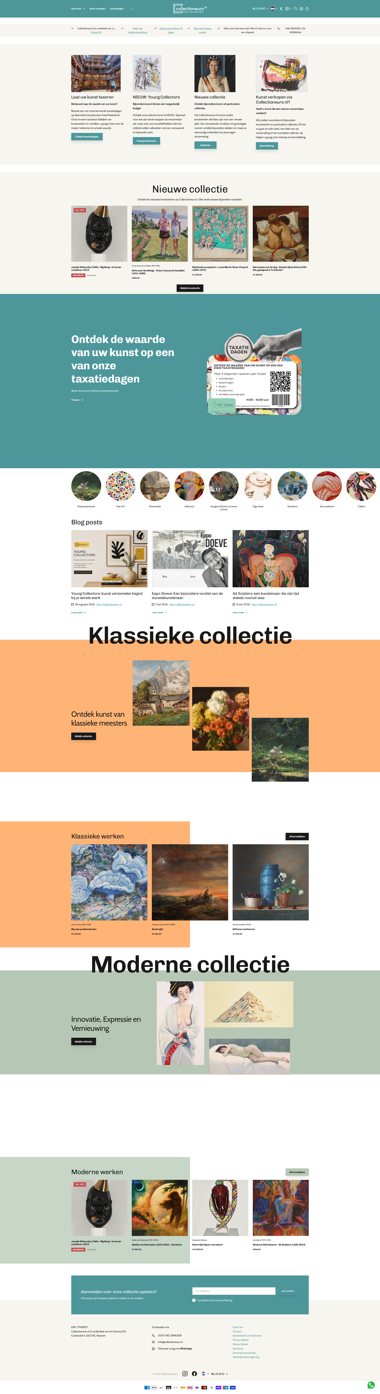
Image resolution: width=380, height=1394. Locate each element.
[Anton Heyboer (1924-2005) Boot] (281, 75)
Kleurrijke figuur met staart (207, 1244)
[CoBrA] (361, 486)
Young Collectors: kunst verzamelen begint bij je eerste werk (107, 595)
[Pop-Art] (121, 486)
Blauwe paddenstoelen (84, 929)
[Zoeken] (295, 8)
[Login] (301, 8)
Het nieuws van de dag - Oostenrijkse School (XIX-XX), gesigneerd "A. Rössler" (280, 268)
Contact (237, 1331)
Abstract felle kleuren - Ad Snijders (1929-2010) (279, 1244)
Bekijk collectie (83, 736)
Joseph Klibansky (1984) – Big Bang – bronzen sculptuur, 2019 (96, 268)
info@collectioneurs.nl (170, 1342)
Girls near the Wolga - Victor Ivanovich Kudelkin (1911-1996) (158, 272)
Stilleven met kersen (244, 929)
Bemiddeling (267, 145)
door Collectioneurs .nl (109, 604)
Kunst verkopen (97, 8)
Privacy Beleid (240, 1340)
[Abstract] (189, 486)
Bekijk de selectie (190, 288)
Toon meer (131, 8)
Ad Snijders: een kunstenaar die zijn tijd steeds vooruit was (266, 595)
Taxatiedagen (117, 8)
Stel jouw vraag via (175, 1348)
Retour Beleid (240, 1344)
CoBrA (361, 506)
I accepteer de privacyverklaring (214, 1300)
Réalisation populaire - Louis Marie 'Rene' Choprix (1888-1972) (220, 268)
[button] (302, 486)
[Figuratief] (258, 486)
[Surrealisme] (327, 486)
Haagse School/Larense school (223, 508)
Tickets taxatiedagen (87, 136)
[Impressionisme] (86, 486)
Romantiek (155, 506)
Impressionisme (86, 506)
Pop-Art (120, 506)
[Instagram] (184, 1373)
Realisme (292, 506)
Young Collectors (146, 140)
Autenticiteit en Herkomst (247, 1335)
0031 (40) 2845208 (170, 1335)
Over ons (238, 1327)
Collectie (205, 145)
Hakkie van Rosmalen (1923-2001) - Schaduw (157, 1244)
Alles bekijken (297, 836)
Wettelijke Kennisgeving (246, 1357)
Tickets (75, 399)
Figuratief (258, 506)
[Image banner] (254, 381)
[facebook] (194, 1373)
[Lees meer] (288, 8)
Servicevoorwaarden (244, 1352)
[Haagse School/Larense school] (224, 486)
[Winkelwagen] (307, 8)
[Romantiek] (155, 486)
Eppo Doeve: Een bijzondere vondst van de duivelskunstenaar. (187, 595)
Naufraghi (157, 929)
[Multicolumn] (96, 75)
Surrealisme (327, 506)
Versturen (238, 1348)
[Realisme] (293, 486)
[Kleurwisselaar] (281, 8)
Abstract (189, 506)
